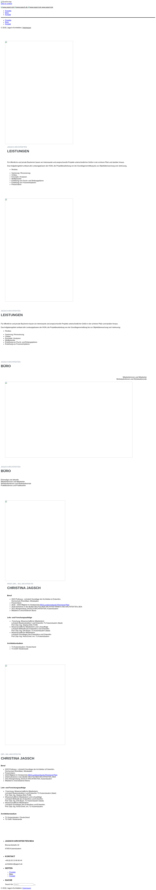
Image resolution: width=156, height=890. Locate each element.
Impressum (27, 28)
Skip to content (6, 4)
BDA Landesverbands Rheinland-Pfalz (54, 605)
